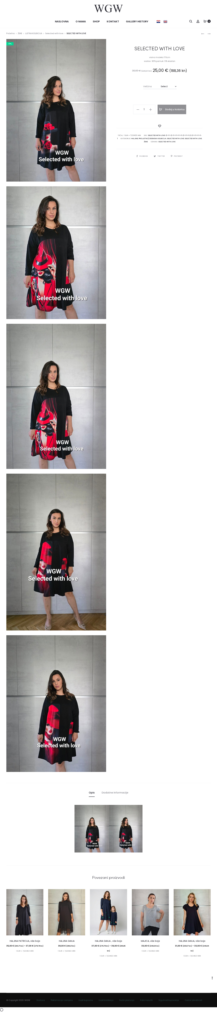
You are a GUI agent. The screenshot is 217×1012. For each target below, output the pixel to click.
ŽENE (20, 33)
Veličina (147, 86)
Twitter (161, 156)
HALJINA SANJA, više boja (192, 941)
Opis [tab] (92, 792)
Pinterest (178, 156)
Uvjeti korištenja (106, 1000)
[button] (138, 109)
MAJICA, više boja (150, 941)
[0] (205, 21)
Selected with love (54, 33)
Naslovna (62, 21)
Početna (10, 33)
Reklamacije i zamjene (62, 1000)
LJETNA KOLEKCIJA (33, 33)
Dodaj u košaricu (175, 109)
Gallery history (137, 21)
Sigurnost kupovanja (169, 1000)
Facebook (143, 156)
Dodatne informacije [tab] (115, 792)
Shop (96, 21)
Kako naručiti (146, 1000)
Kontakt (113, 21)
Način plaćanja (126, 1000)
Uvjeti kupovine (85, 1000)
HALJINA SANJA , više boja (108, 941)
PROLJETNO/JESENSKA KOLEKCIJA (152, 138)
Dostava (41, 1000)
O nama (81, 21)
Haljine (134, 138)
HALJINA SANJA (67, 941)
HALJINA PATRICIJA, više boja (25, 941)
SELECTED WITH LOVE (166, 141)
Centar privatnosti (193, 1000)
